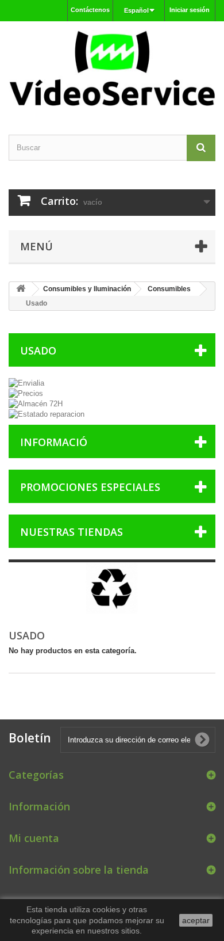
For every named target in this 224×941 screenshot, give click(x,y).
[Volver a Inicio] (21, 289)
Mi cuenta (34, 838)
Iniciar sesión (189, 9)
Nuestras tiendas (71, 532)
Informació (53, 442)
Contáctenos (90, 9)
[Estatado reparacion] (112, 414)
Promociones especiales (90, 487)
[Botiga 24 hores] (112, 68)
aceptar (196, 920)
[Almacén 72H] (112, 404)
